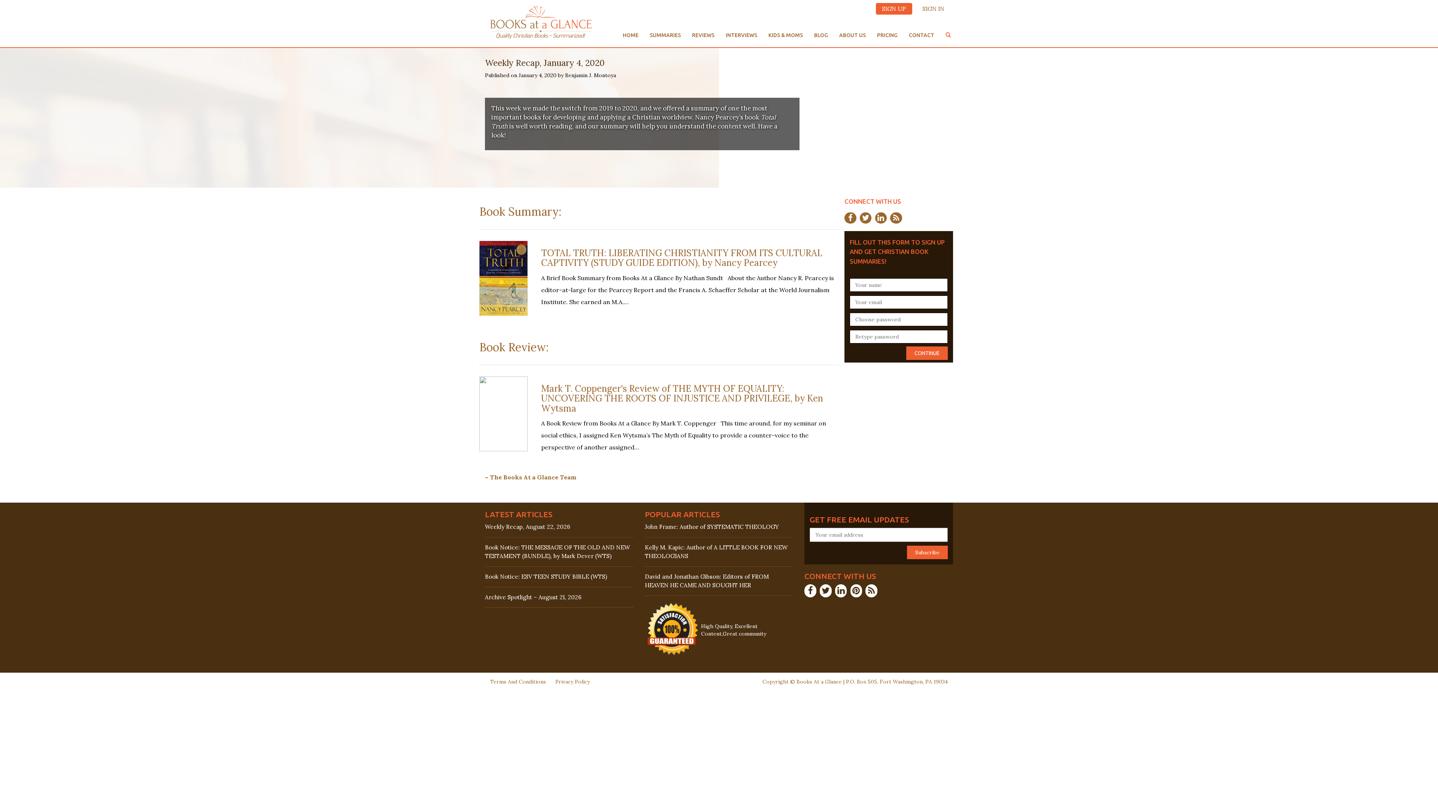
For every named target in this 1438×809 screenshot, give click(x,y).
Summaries (665, 35)
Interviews (741, 35)
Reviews (703, 35)
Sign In (933, 8)
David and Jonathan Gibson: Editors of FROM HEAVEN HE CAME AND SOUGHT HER (707, 581)
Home (630, 35)
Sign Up (894, 8)
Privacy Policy (572, 681)
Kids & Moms (785, 35)
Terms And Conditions (518, 681)
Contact (921, 35)
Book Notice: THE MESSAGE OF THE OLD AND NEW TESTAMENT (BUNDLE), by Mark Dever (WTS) (557, 552)
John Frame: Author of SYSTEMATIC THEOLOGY (712, 526)
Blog (821, 35)
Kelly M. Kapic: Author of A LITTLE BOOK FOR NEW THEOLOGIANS (716, 552)
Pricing (887, 35)
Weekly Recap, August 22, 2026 (527, 526)
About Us (852, 35)
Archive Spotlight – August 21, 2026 (533, 597)
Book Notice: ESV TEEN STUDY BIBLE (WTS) (546, 576)
